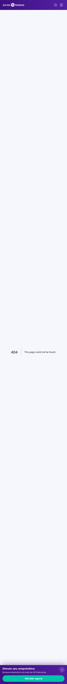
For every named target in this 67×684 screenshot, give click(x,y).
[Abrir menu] (61, 5)
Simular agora (33, 678)
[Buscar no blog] (55, 5)
